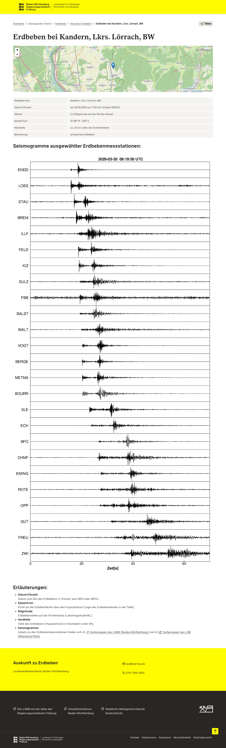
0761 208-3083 (135, 672)
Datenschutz (149, 737)
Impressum (165, 737)
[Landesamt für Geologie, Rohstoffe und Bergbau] (50, 7)
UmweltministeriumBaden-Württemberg (81, 711)
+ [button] (17, 50)
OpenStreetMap (197, 90)
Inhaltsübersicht (202, 737)
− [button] (17, 54)
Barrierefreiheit (182, 737)
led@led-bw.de (135, 663)
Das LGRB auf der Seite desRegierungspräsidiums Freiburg (36, 711)
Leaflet (185, 90)
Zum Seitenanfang (215, 731)
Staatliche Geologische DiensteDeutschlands (125, 711)
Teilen (207, 23)
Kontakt (135, 737)
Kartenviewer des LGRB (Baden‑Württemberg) (119, 632)
